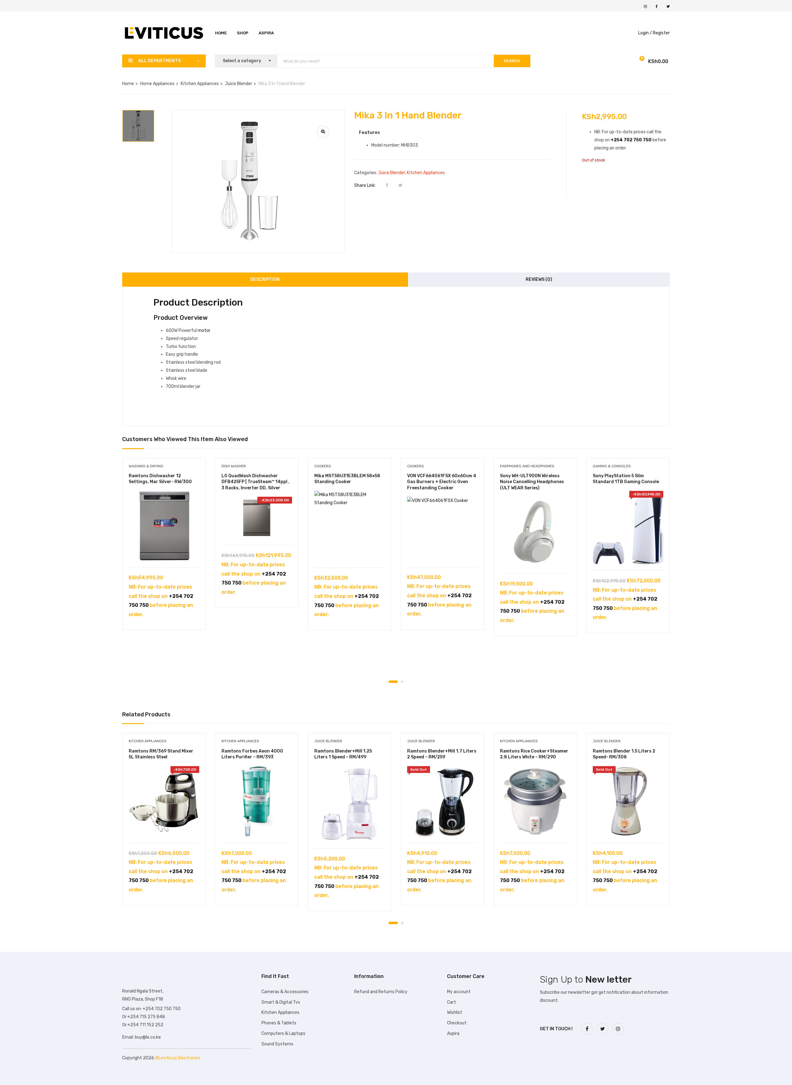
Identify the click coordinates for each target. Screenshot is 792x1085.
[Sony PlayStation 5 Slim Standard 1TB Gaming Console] (628, 527)
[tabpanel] (164, 549)
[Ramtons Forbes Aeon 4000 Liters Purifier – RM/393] (257, 801)
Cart (451, 1002)
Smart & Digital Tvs (280, 1002)
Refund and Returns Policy (380, 991)
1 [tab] (393, 681)
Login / (645, 33)
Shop (242, 33)
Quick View (164, 551)
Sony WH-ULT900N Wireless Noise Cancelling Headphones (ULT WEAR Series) (532, 482)
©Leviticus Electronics (177, 1058)
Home (221, 33)
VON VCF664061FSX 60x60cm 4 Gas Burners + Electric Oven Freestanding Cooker (441, 482)
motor (204, 330)
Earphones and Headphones (527, 466)
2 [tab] (402, 681)
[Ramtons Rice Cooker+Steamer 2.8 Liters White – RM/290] (535, 801)
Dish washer (234, 466)
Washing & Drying (146, 466)
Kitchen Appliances (200, 83)
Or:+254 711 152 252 (142, 1024)
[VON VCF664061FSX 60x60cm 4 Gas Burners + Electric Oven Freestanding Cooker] (442, 529)
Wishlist (454, 1012)
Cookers (322, 466)
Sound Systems (277, 1044)
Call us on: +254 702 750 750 (151, 1008)
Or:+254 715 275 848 (143, 1016)
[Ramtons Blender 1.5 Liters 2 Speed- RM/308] (628, 801)
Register (661, 33)
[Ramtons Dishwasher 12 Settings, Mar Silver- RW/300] (164, 526)
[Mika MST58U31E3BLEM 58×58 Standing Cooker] (349, 526)
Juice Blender (238, 83)
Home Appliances (157, 83)
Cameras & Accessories (284, 991)
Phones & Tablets (278, 1023)
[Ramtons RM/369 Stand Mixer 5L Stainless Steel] (164, 801)
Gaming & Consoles (612, 466)
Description (265, 279)
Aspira (266, 33)
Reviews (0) (539, 279)
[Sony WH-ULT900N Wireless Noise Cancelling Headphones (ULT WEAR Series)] (535, 532)
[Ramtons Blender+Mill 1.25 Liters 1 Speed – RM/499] (349, 804)
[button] (638, 62)
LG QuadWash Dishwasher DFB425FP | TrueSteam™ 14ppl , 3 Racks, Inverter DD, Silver (256, 482)
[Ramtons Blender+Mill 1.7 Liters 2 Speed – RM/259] (442, 801)
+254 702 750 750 (631, 140)
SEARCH (512, 60)
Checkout (457, 1023)
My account (459, 991)
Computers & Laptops (283, 1033)
